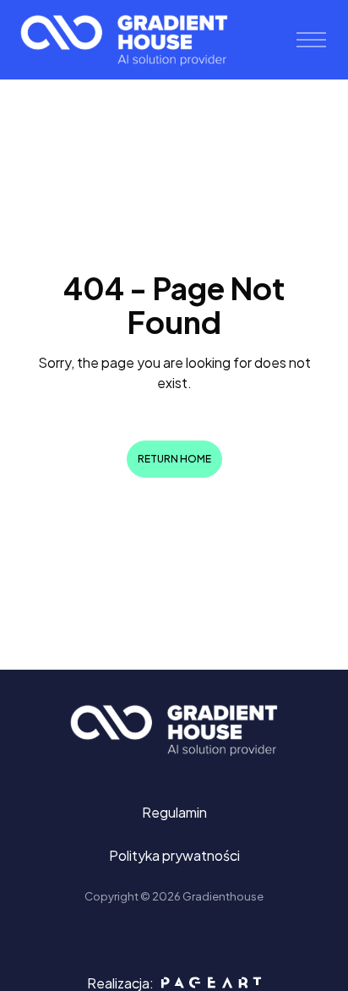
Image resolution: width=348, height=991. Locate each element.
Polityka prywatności (174, 855)
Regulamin (174, 812)
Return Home (174, 458)
